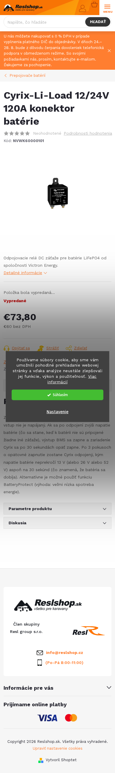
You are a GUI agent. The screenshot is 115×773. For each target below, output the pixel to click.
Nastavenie (57, 412)
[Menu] (107, 8)
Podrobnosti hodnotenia (88, 133)
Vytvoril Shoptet (61, 760)
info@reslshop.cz (64, 652)
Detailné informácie (23, 272)
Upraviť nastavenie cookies (58, 748)
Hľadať (98, 21)
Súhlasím (60, 395)
